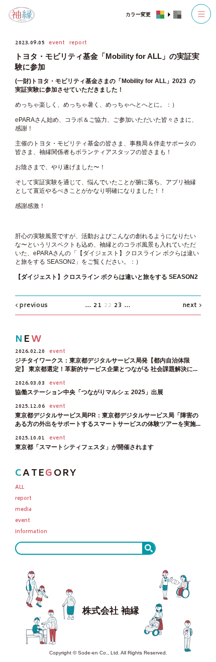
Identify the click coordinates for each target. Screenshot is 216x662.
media (23, 510)
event (22, 521)
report (23, 499)
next (190, 306)
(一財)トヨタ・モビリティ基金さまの (65, 81)
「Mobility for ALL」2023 (152, 81)
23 (118, 306)
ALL (19, 488)
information (31, 532)
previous (34, 306)
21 (97, 306)
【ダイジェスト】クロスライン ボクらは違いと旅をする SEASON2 (106, 276)
